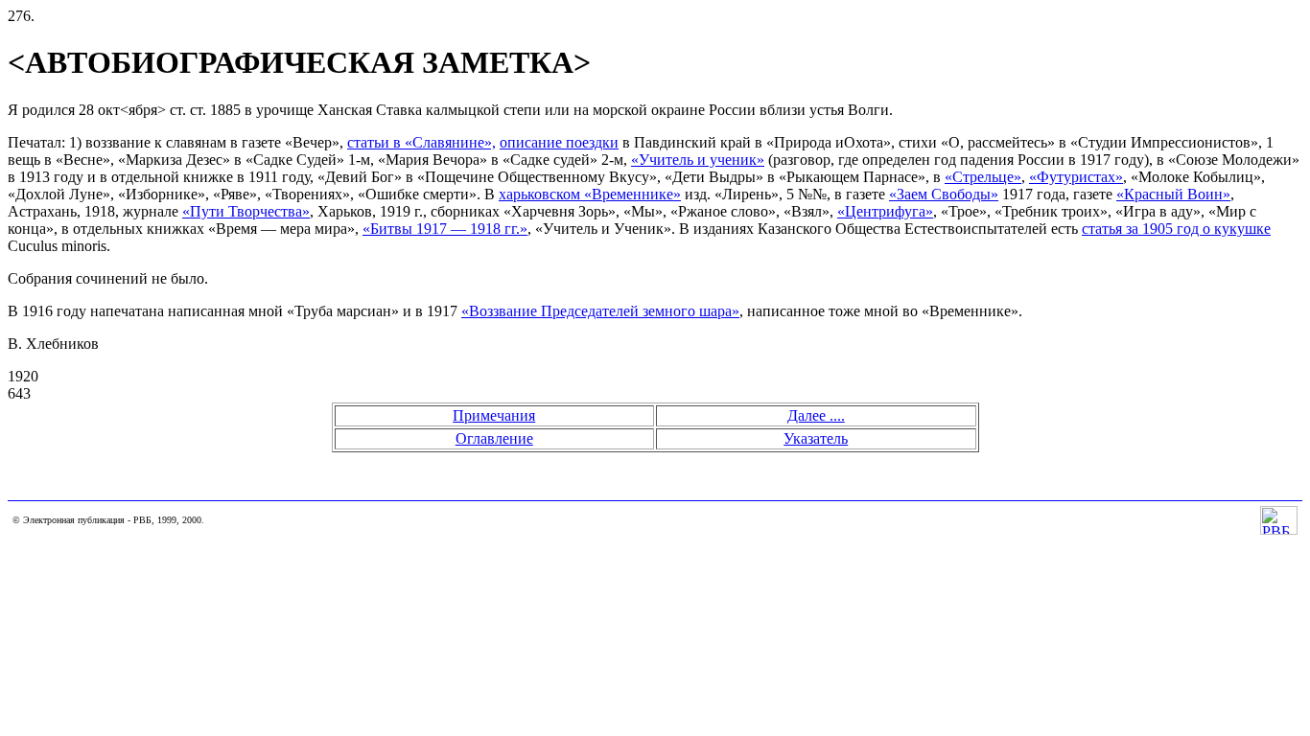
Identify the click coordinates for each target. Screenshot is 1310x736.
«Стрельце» (983, 177)
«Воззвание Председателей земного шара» (600, 311)
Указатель (816, 438)
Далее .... (816, 415)
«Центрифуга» (885, 211)
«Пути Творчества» (246, 211)
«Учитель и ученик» (697, 159)
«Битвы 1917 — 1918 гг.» (445, 228)
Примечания (494, 415)
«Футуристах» (1076, 177)
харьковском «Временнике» (590, 194)
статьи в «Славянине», (421, 142)
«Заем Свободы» (943, 194)
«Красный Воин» (1173, 194)
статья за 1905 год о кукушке (1176, 228)
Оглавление (494, 438)
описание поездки (559, 142)
